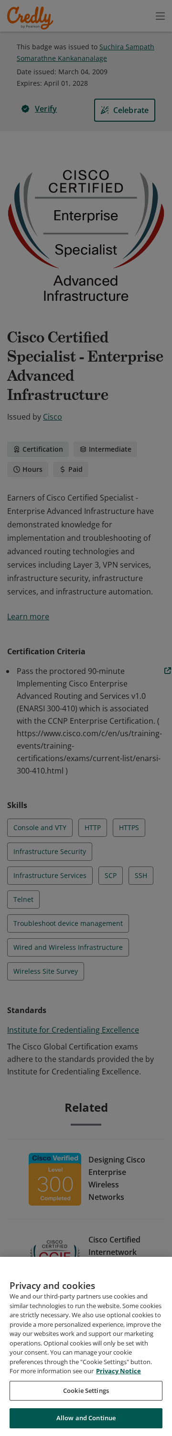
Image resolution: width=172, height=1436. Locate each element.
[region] (86, 1346)
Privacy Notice (118, 1371)
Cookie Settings (86, 1390)
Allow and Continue (86, 1417)
